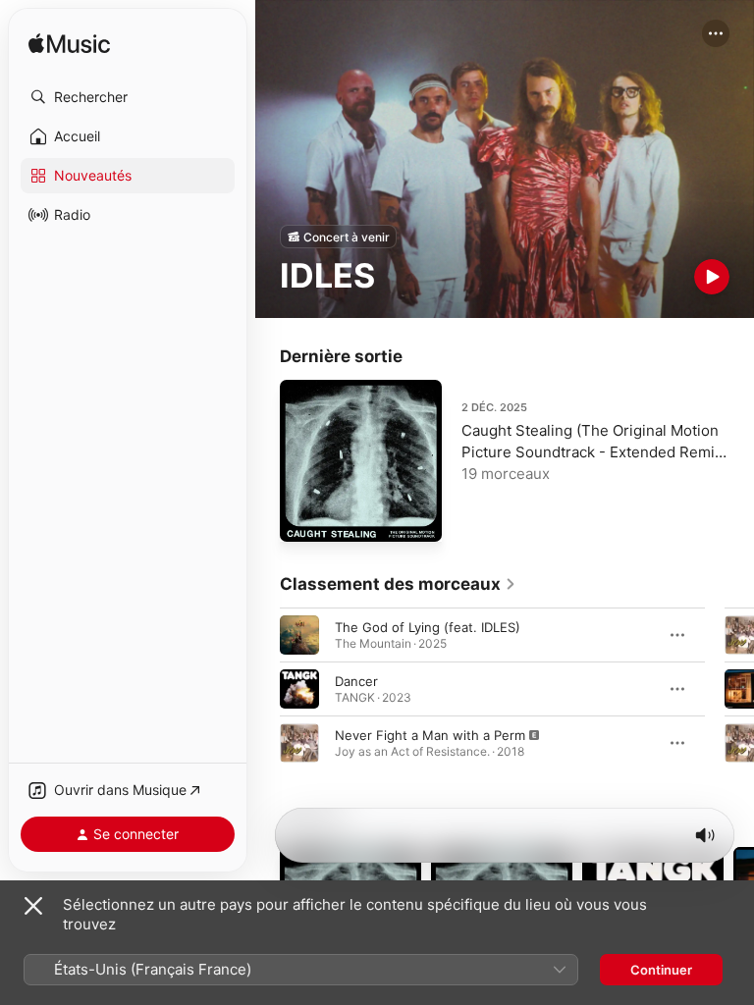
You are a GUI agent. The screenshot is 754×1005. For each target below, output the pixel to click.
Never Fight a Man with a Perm (430, 735)
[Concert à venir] (338, 236)
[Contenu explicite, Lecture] (299, 743)
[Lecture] (711, 276)
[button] (128, 97)
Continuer (661, 970)
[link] (398, 584)
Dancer (356, 681)
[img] (69, 44)
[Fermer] (33, 906)
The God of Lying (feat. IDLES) (427, 627)
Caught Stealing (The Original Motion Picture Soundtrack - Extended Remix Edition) (592, 452)
